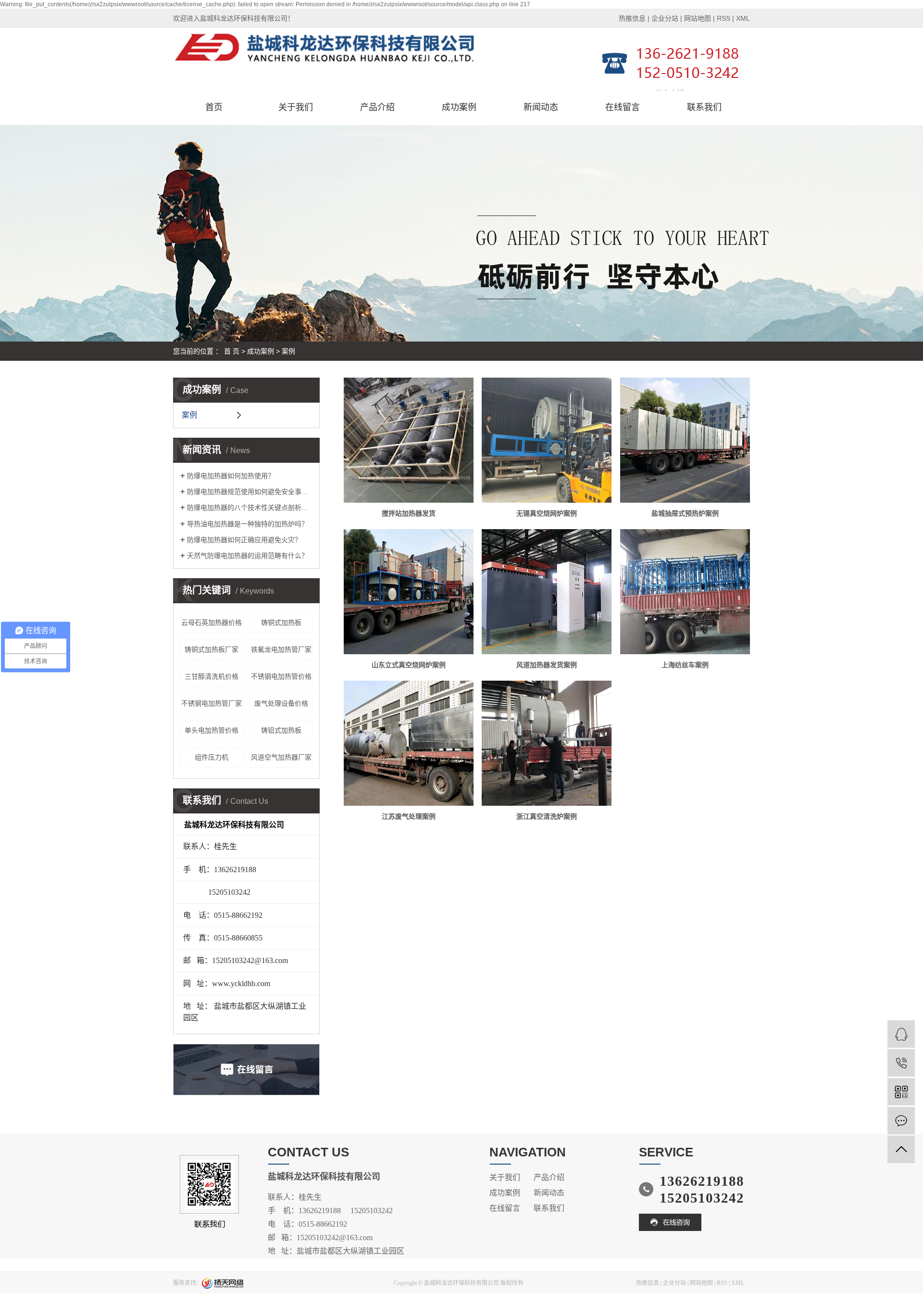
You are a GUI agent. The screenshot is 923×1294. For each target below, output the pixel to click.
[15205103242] (901, 1063)
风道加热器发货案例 (546, 665)
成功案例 (459, 107)
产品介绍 (377, 107)
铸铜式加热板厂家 (211, 649)
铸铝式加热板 (281, 730)
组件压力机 (211, 757)
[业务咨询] (901, 1034)
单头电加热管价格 (211, 730)
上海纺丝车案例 (685, 665)
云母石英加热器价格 (211, 622)
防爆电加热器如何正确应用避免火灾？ (244, 540)
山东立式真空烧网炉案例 (409, 665)
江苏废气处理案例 (409, 816)
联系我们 (704, 107)
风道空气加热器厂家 (281, 757)
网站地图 (697, 18)
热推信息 (632, 18)
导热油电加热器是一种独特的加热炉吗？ (247, 524)
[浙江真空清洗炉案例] (546, 743)
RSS (723, 18)
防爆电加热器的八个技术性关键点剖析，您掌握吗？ (249, 507)
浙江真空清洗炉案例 (546, 816)
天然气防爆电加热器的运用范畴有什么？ (247, 555)
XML (743, 18)
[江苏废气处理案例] (409, 743)
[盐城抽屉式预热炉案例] (685, 440)
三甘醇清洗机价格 (211, 676)
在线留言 (622, 107)
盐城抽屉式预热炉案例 (685, 513)
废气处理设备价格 (281, 703)
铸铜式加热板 (281, 622)
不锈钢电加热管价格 (281, 676)
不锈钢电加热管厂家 (211, 703)
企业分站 (664, 18)
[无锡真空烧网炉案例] (546, 440)
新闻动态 (541, 107)
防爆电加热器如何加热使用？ (230, 476)
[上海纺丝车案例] (685, 591)
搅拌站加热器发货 (409, 513)
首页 (214, 107)
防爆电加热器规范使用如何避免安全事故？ (249, 491)
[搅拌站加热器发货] (409, 440)
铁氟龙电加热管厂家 (281, 649)
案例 (288, 351)
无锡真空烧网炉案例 (546, 513)
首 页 (231, 351)
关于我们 (295, 107)
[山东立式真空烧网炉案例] (409, 591)
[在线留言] (901, 1120)
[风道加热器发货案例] (546, 591)
